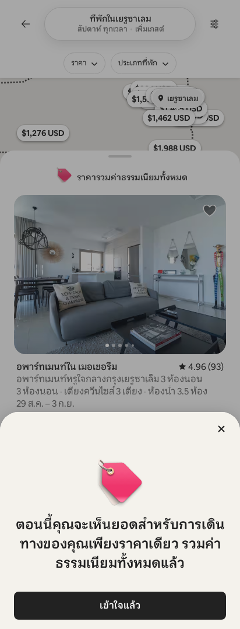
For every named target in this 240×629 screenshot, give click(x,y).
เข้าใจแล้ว (120, 605)
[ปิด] (221, 429)
